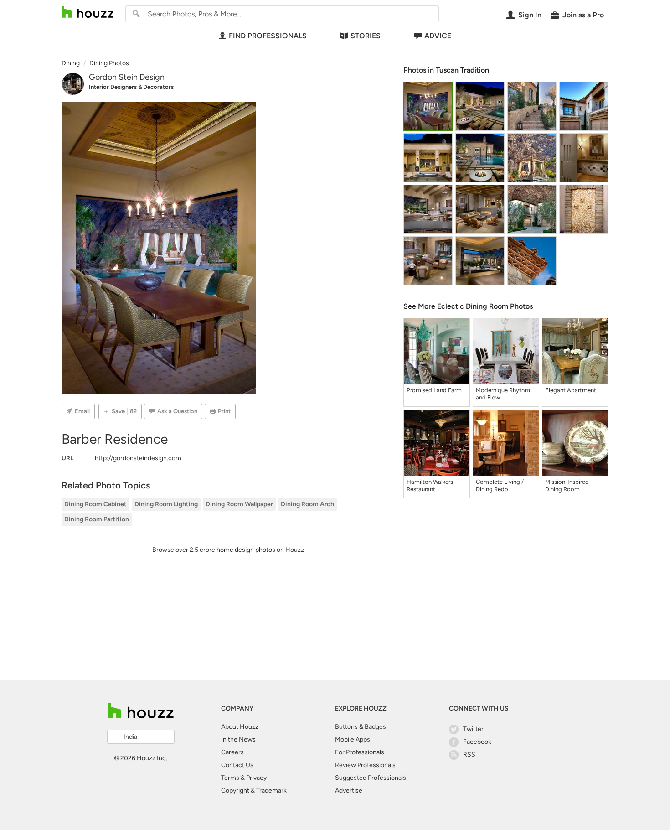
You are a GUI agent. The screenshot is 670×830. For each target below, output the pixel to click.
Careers (232, 752)
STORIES (365, 35)
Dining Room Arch (307, 504)
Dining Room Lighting (166, 504)
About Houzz (239, 727)
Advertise (348, 790)
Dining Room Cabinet (95, 504)
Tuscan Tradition (462, 70)
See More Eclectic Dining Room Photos (468, 306)
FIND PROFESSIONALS (268, 35)
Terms (230, 778)
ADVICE (437, 35)
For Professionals (359, 752)
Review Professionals (365, 765)
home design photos (245, 550)
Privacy (256, 778)
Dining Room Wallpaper (239, 504)
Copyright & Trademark (254, 790)
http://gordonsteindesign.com (138, 458)
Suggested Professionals (370, 778)
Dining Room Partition (96, 519)
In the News (238, 739)
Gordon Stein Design (127, 77)
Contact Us (237, 765)
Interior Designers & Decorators (131, 86)
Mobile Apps (352, 739)
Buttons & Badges (360, 727)
